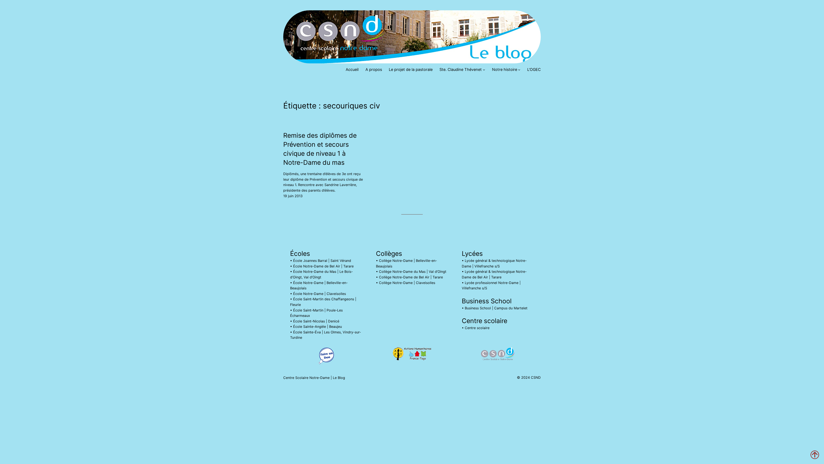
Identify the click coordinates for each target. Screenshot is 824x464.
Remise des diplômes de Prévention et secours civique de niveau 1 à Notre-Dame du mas (320, 148)
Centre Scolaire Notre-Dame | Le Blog (314, 377)
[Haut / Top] (814, 454)
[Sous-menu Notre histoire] (519, 70)
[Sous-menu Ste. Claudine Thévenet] (484, 70)
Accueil (352, 69)
